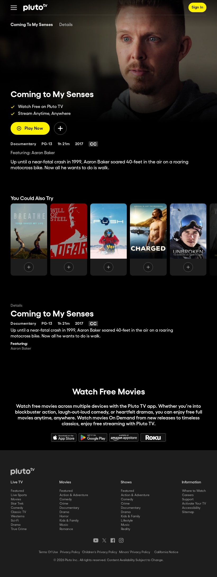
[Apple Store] (63, 437)
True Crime (19, 529)
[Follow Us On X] (104, 540)
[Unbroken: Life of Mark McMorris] (188, 239)
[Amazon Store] (123, 437)
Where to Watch (194, 491)
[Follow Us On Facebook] (112, 540)
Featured (17, 491)
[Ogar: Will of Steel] (68, 239)
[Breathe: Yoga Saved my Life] (29, 239)
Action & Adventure (74, 495)
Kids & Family (69, 520)
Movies (16, 499)
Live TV (17, 482)
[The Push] (108, 239)
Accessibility (191, 508)
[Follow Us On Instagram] (121, 540)
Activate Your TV (194, 503)
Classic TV (18, 512)
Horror (64, 516)
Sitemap (188, 512)
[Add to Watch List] (60, 128)
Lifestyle (127, 520)
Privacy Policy (70, 552)
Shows (126, 482)
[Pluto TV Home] (35, 7)
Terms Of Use (48, 552)
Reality (125, 529)
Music (64, 525)
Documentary (69, 508)
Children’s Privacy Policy (99, 552)
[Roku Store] (153, 437)
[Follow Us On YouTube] (95, 540)
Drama (15, 525)
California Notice (166, 552)
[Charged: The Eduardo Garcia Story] (148, 239)
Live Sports (19, 495)
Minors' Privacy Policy (134, 552)
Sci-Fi (15, 520)
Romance (66, 529)
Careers (188, 495)
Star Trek (17, 503)
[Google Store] (93, 437)
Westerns (18, 516)
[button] (13, 7)
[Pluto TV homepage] (23, 471)
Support (187, 499)
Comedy (17, 508)
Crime (64, 503)
